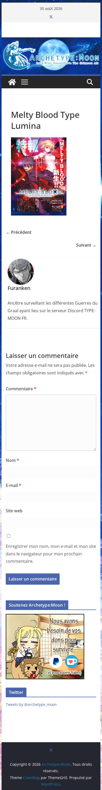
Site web (14, 511)
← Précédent (18, 232)
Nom (12, 460)
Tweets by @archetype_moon (31, 704)
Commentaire (21, 389)
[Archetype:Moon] (51, 41)
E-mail (13, 485)
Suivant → (86, 245)
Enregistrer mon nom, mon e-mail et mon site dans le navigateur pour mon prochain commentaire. (51, 553)
